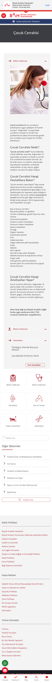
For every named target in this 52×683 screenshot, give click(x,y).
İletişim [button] (46, 680)
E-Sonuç (5, 629)
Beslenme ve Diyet (15, 478)
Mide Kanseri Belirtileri (11, 655)
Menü (3, 15)
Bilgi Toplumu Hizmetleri (12, 565)
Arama (36, 680)
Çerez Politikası (8, 599)
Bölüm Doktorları (20, 329)
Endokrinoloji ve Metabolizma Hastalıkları (24, 457)
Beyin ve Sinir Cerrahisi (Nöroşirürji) (22, 485)
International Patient (28, 21)
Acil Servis (11, 464)
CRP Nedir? (6, 610)
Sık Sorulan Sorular (10, 603)
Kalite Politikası (8, 558)
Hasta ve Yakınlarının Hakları (14, 587)
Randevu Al (15, 680)
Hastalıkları (18, 340)
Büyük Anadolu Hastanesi (12, 531)
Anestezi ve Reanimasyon (17, 471)
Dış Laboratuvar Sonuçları (12, 644)
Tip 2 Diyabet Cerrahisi (11, 651)
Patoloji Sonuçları (9, 632)
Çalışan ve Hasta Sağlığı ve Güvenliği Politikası (21, 554)
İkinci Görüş (7, 636)
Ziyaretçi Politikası (9, 591)
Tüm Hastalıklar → (35, 365)
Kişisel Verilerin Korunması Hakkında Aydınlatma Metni (25, 535)
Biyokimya (11, 492)
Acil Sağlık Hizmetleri (10, 550)
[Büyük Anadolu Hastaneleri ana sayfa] (26, 14)
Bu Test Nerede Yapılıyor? (12, 640)
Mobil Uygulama (9, 606)
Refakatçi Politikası (9, 595)
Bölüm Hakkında (20, 61)
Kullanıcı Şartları (8, 546)
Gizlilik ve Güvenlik (10, 542)
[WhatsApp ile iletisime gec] (5, 663)
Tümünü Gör (27, 500)
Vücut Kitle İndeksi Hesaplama (14, 648)
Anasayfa (5, 680)
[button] (5, 670)
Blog (26, 680)
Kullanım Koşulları (9, 539)
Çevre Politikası (8, 561)
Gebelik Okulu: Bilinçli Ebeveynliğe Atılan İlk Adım (22, 584)
